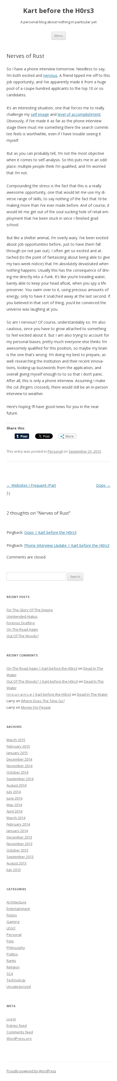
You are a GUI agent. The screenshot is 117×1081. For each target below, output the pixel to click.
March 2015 (16, 739)
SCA (10, 973)
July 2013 (14, 869)
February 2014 (18, 824)
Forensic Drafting (21, 622)
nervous (50, 75)
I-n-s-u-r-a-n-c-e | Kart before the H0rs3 (39, 694)
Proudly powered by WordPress (31, 1071)
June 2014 (14, 798)
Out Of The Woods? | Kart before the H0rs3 (42, 681)
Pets (10, 941)
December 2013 (19, 837)
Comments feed (20, 1032)
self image (40, 114)
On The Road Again (22, 629)
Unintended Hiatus (22, 616)
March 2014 (16, 817)
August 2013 (16, 863)
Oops (103, 485)
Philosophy (16, 947)
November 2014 (19, 765)
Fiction (12, 915)
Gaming (13, 921)
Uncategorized (19, 986)
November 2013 (19, 843)
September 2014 (20, 778)
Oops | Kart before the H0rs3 (50, 532)
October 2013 (17, 850)
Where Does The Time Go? (43, 700)
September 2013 (20, 856)
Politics (12, 954)
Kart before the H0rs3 (58, 10)
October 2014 (17, 772)
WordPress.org (19, 1038)
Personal (55, 451)
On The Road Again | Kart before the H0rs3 (42, 668)
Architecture (16, 902)
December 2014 (19, 759)
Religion (13, 967)
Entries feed (17, 1025)
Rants (11, 960)
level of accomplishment (79, 114)
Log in (11, 1019)
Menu (58, 36)
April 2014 (14, 811)
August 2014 (16, 785)
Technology (16, 980)
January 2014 (17, 830)
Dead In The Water (92, 694)
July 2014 (14, 791)
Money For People (36, 707)
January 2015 (17, 752)
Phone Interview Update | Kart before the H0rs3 (66, 545)
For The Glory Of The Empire (30, 609)
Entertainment (18, 908)
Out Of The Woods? (23, 635)
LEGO (11, 928)
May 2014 (14, 804)
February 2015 (18, 746)
